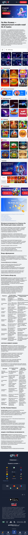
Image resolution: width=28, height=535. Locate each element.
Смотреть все (22, 68)
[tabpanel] (14, 11)
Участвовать (7, 173)
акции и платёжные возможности (8, 220)
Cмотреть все (22, 98)
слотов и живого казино (6, 218)
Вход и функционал (5, 216)
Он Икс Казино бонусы (6, 219)
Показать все (5, 480)
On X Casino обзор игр (6, 217)
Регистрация (23, 2)
